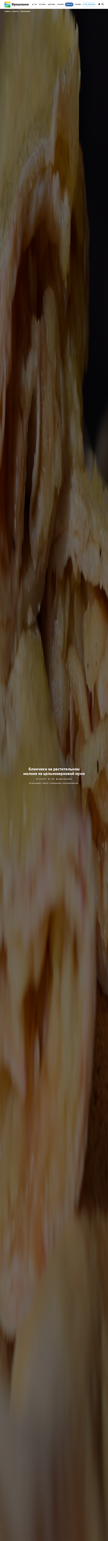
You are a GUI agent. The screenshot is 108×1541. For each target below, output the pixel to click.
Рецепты (45, 783)
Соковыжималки (55, 783)
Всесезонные (36, 783)
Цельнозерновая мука (70, 783)
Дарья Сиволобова (65, 779)
